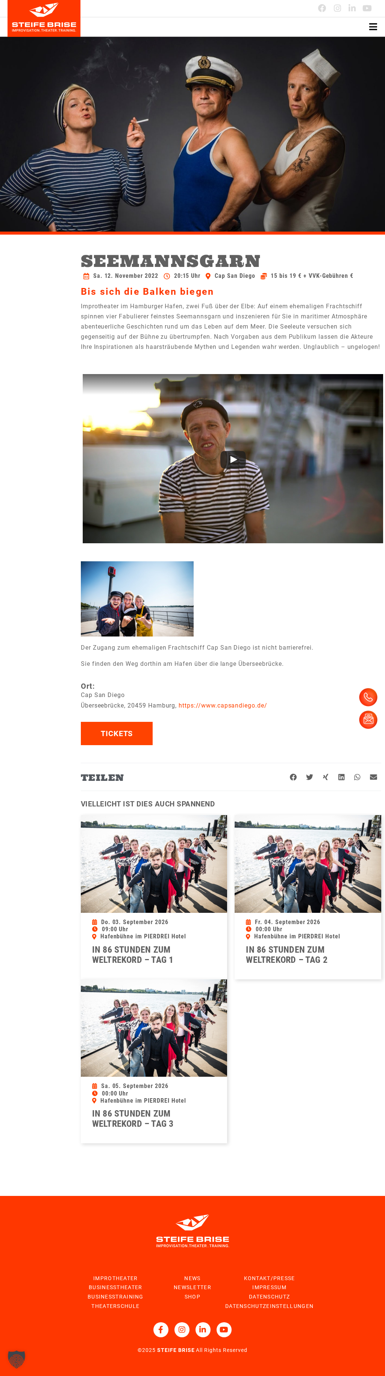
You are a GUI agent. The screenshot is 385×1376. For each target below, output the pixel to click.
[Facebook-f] (160, 1329)
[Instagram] (337, 8)
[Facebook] (322, 8)
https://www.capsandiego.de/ (223, 705)
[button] (294, 777)
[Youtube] (367, 8)
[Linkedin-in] (352, 8)
